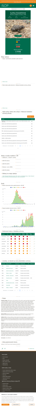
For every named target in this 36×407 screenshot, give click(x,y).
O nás (3, 391)
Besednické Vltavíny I (9, 268)
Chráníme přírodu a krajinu (7, 386)
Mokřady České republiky (7, 376)
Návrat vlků (4, 374)
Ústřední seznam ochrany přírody (8, 371)
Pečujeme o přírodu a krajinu (7, 388)
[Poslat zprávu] (5, 348)
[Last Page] (18, 148)
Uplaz (7, 280)
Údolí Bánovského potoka (10, 282)
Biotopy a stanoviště (6, 360)
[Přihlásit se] (31, 5)
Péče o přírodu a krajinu (6, 361)
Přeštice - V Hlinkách (9, 287)
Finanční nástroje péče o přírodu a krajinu (9, 370)
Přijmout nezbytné (16, 404)
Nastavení (31, 404)
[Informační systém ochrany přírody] (5, 5)
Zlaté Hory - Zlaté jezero (10, 275)
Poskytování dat (5, 364)
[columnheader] (16, 119)
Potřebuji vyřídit (5, 385)
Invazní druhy (5, 379)
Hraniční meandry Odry (9, 270)
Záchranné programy (6, 373)
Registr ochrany (5, 363)
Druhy (4, 358)
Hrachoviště (8, 285)
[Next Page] (32, 146)
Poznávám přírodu (5, 383)
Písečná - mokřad (9, 273)
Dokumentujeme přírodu (6, 389)
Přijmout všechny (5, 404)
